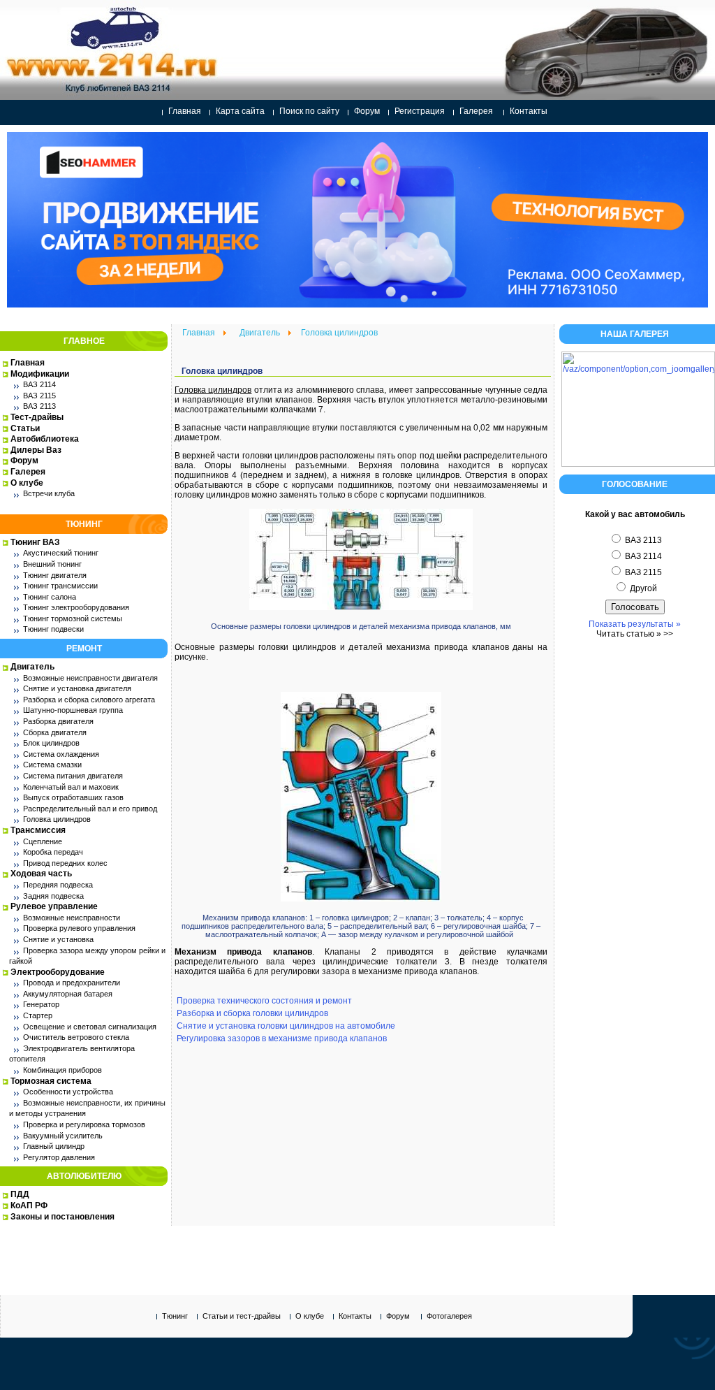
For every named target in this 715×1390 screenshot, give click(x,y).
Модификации (39, 374)
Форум (367, 111)
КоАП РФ (28, 1205)
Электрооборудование (57, 972)
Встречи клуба (49, 493)
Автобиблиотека (44, 439)
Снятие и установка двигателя (77, 688)
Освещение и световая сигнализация (89, 1026)
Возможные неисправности (71, 917)
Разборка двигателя (58, 721)
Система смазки (52, 764)
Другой (642, 588)
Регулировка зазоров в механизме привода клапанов (282, 1038)
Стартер (37, 1015)
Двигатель (32, 667)
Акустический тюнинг (60, 553)
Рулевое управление (54, 906)
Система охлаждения (61, 754)
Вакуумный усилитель (63, 1135)
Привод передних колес (65, 863)
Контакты (528, 111)
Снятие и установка (58, 939)
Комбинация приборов (62, 1070)
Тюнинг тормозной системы (72, 618)
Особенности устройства (68, 1091)
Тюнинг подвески (53, 629)
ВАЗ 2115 (39, 395)
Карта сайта (240, 111)
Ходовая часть (41, 873)
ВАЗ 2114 (39, 384)
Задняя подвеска (53, 896)
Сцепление (42, 841)
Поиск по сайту (309, 111)
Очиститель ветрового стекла (76, 1037)
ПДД (19, 1194)
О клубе (26, 483)
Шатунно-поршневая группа (73, 710)
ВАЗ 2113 (39, 406)
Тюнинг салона (49, 597)
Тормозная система (50, 1081)
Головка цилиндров (57, 819)
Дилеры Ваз (35, 450)
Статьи (25, 428)
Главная (184, 111)
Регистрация (420, 111)
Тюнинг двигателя (55, 575)
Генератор (41, 1004)
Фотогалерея (449, 1316)
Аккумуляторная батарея (67, 994)
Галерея (476, 111)
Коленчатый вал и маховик (71, 787)
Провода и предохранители (71, 982)
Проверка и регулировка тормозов (84, 1124)
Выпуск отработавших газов (73, 797)
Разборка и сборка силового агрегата (89, 699)
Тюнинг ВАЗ (35, 542)
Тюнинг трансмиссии (60, 585)
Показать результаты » (635, 624)
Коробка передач (53, 852)
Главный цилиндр (53, 1146)
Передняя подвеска (58, 885)
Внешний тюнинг (52, 564)
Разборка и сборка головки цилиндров (252, 1013)
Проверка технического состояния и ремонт (264, 1001)
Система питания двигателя (73, 776)
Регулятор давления (59, 1157)
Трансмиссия (38, 830)
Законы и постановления (62, 1217)
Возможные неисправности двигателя (90, 678)
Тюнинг (175, 1316)
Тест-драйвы (37, 417)
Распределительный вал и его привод (90, 808)
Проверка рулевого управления (79, 928)
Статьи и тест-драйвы (241, 1316)
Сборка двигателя (55, 732)
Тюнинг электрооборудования (76, 607)
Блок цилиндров (51, 743)
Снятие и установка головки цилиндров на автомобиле (286, 1026)
